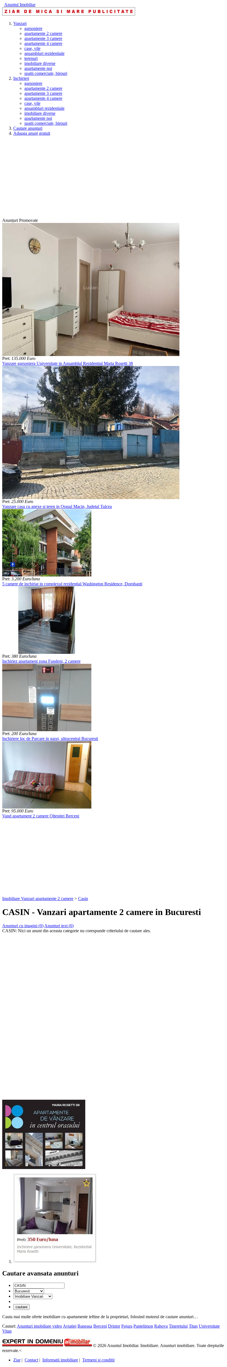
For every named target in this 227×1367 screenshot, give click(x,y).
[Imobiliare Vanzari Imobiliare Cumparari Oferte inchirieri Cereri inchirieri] (32, 1296)
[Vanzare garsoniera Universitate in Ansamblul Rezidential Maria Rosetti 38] (90, 354)
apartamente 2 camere (43, 33)
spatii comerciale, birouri (45, 73)
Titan (193, 1326)
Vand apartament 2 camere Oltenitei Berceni (40, 816)
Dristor (114, 1326)
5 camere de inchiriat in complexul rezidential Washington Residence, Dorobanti (72, 583)
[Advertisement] (113, 179)
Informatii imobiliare (60, 1360)
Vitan (7, 1331)
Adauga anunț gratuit (31, 133)
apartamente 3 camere (43, 38)
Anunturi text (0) (59, 925)
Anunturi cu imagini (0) (22, 925)
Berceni (100, 1326)
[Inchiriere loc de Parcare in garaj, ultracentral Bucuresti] (46, 729)
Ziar (16, 1360)
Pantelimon (143, 1326)
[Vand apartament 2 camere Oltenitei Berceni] (46, 807)
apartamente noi (38, 68)
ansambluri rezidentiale (44, 53)
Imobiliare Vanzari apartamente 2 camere (37, 898)
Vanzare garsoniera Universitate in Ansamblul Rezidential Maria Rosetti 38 (67, 363)
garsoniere (33, 28)
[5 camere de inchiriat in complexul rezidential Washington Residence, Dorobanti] (46, 575)
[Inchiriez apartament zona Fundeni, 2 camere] (46, 652)
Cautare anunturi (27, 128)
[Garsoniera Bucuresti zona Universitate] (54, 1261)
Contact (31, 1360)
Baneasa (85, 1326)
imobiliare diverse (39, 63)
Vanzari (20, 23)
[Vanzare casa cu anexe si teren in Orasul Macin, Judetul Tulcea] (90, 497)
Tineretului (178, 1326)
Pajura (126, 1326)
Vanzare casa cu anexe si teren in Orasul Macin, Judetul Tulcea (57, 506)
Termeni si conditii (98, 1360)
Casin (83, 898)
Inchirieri (21, 78)
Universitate (209, 1326)
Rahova (161, 1326)
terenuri (31, 58)
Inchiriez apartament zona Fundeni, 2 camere (41, 661)
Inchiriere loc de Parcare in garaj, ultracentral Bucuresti (50, 738)
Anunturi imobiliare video (39, 1326)
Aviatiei (69, 1326)
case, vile (32, 48)
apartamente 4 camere (43, 43)
